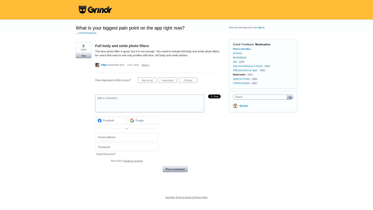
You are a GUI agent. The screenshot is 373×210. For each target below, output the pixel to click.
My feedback (239, 57)
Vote (83, 56)
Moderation (262, 44)
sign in (261, 27)
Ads (235, 61)
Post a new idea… (243, 49)
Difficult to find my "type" (245, 70)
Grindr (244, 105)
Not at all (149, 81)
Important (169, 81)
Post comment (175, 169)
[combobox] (261, 97)
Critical (190, 81)
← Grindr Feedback (86, 33)
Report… (146, 65)
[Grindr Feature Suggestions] (95, 10)
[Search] (290, 96)
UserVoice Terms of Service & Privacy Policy (186, 197)
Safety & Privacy (242, 79)
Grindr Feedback (243, 44)
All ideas (237, 53)
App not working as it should (248, 66)
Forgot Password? (106, 154)
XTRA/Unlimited (241, 83)
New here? (127, 161)
